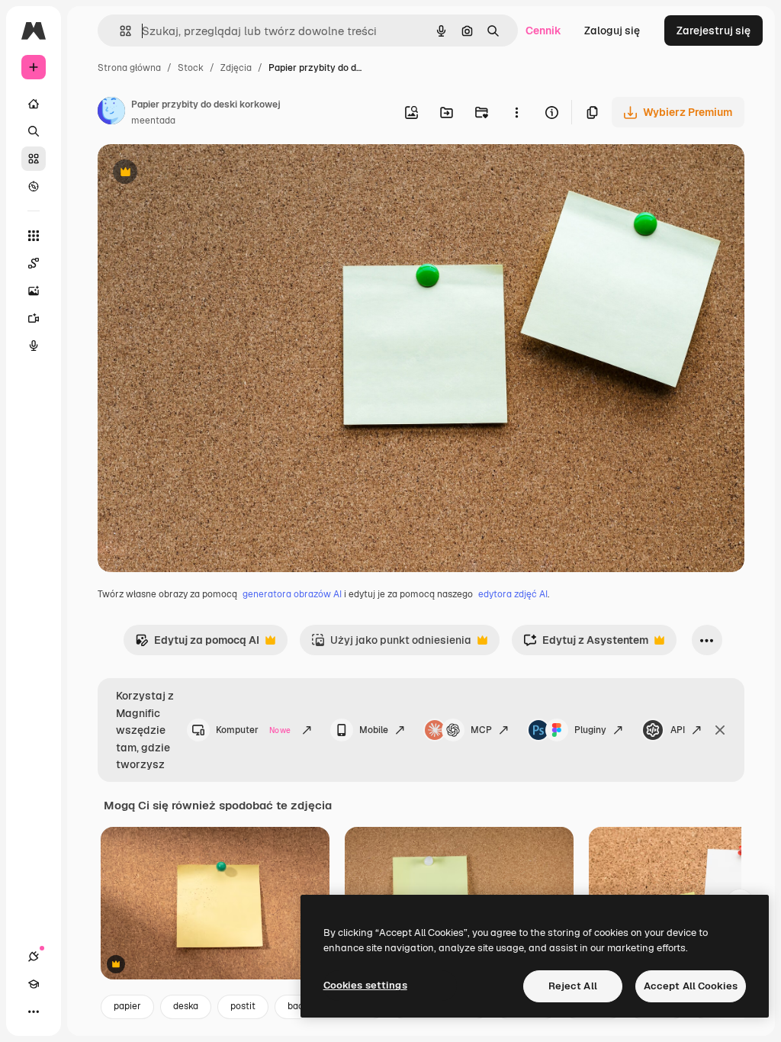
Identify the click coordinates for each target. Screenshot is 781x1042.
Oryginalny (203, 173)
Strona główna (129, 68)
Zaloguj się (612, 30)
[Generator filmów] (33, 318)
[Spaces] (33, 263)
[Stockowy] (33, 158)
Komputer (253, 730)
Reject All (572, 985)
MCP (481, 730)
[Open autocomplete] (119, 31)
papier (127, 1006)
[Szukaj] (33, 131)
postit (243, 1006)
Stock (191, 68)
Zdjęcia (236, 68)
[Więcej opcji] (516, 112)
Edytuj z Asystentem (585, 644)
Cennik (543, 30)
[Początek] (33, 104)
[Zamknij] (720, 730)
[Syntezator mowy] (33, 345)
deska (185, 1006)
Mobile (373, 730)
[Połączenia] (33, 956)
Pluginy (590, 730)
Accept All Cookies (691, 985)
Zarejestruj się (713, 30)
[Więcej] (33, 1011)
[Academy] (33, 984)
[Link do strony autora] (111, 113)
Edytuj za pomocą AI (197, 644)
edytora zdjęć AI (513, 594)
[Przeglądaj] (33, 186)
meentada (153, 120)
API (677, 730)
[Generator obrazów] (33, 290)
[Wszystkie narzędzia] (33, 236)
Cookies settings (365, 985)
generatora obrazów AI (292, 594)
